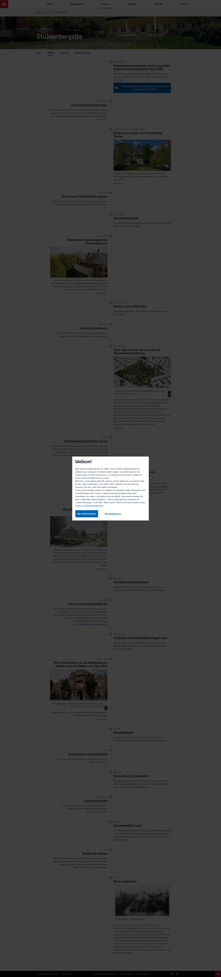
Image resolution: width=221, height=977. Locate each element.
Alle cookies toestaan (86, 514)
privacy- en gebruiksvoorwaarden (89, 505)
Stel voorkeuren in (113, 514)
